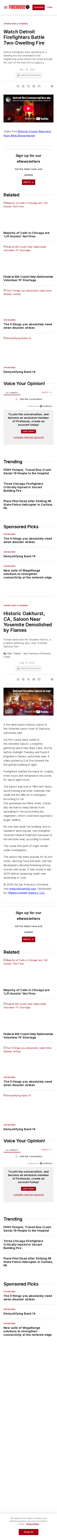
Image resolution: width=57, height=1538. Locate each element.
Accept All (28, 1532)
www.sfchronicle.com (22, 888)
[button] (6, 7)
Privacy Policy (32, 1524)
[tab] (12, 392)
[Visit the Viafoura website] (46, 406)
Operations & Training (16, 24)
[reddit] (33, 86)
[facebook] (18, 86)
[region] (28, 400)
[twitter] (28, 86)
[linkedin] (23, 86)
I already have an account (28, 437)
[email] (39, 86)
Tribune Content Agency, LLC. (26, 892)
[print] (52, 86)
